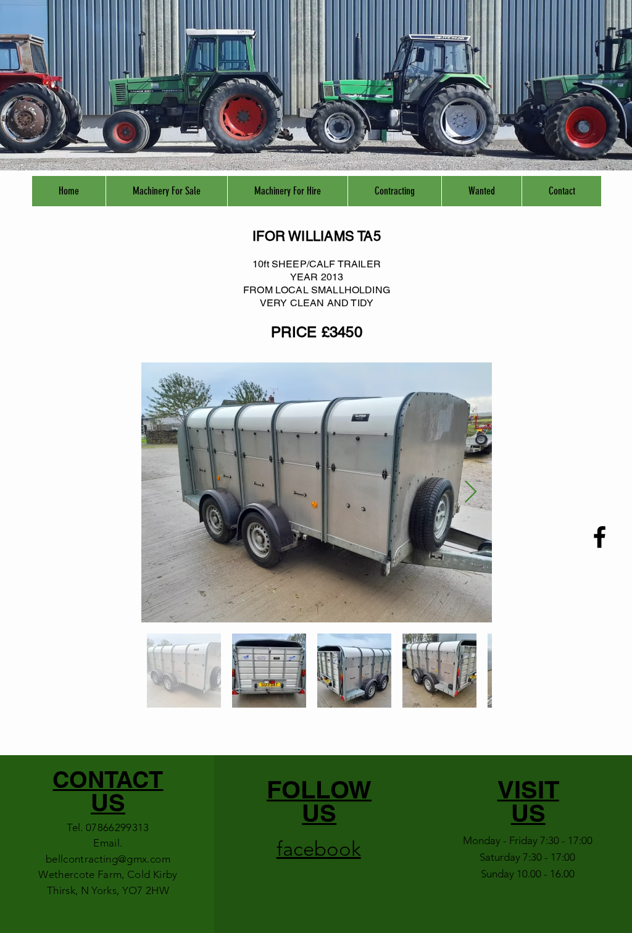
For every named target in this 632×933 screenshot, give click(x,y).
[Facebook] (599, 536)
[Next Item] (471, 492)
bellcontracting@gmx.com (108, 859)
